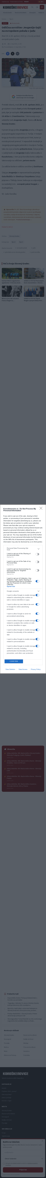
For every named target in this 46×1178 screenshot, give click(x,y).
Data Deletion (10, 669)
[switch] (37, 554)
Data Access (23, 669)
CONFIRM (14, 661)
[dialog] (23, 589)
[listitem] (23, 549)
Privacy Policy (36, 669)
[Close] (42, 509)
